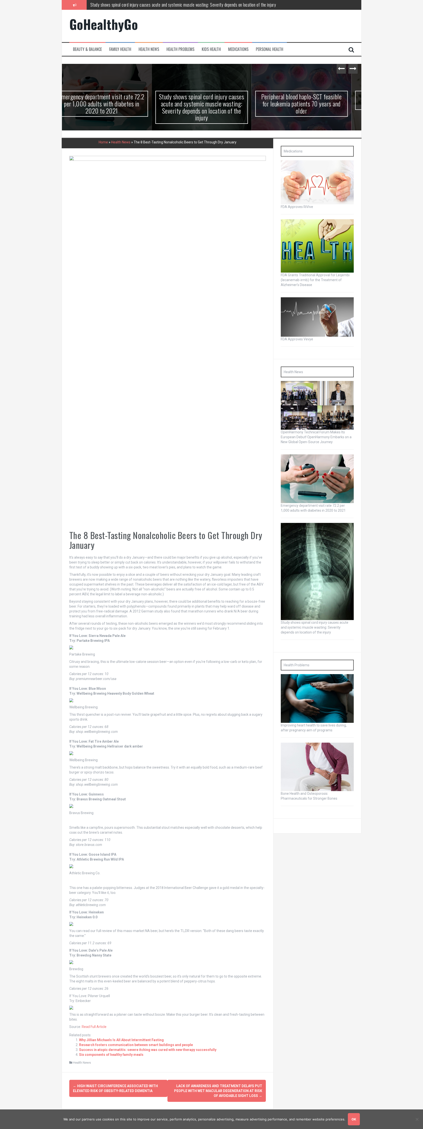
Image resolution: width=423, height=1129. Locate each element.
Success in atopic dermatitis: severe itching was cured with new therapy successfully (147, 1049)
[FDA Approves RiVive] (317, 182)
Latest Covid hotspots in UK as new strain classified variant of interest (311, 100)
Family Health (120, 49)
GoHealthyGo (103, 24)
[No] (416, 1119)
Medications (238, 49)
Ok (354, 1119)
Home (103, 142)
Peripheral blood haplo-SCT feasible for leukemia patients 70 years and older (151, 4)
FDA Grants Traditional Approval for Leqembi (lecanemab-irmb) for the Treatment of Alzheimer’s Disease (315, 280)
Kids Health (211, 49)
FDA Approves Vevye (297, 339)
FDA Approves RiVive (297, 207)
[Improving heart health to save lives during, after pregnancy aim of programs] (317, 698)
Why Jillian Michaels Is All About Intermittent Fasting (121, 1040)
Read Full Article (94, 1026)
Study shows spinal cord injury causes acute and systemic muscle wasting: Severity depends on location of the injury (111, 107)
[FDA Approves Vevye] (317, 317)
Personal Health (269, 49)
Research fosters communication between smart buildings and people (136, 1045)
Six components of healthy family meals (111, 1054)
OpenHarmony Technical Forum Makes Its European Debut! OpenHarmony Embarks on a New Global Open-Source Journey (316, 437)
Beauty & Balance (87, 49)
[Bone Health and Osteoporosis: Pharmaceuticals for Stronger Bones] (317, 767)
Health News (149, 49)
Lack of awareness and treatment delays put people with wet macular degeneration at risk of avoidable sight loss (218, 1091)
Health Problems (180, 49)
